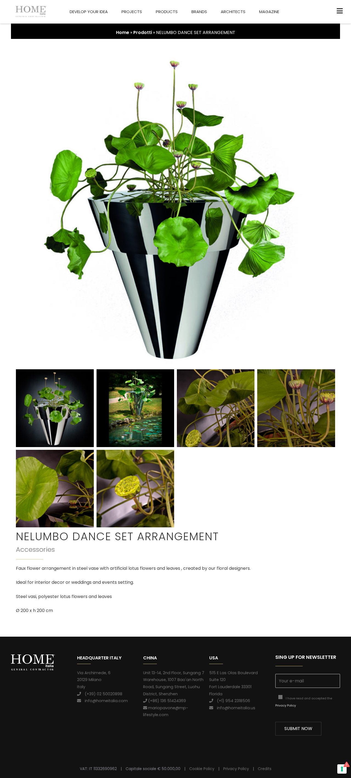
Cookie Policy (201, 768)
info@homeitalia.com (104, 700)
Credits (264, 768)
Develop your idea (89, 12)
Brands (199, 12)
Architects (233, 12)
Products (167, 12)
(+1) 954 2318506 (231, 700)
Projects (131, 12)
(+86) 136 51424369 (166, 700)
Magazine (269, 12)
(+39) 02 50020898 (101, 694)
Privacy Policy (285, 705)
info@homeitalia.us (234, 708)
